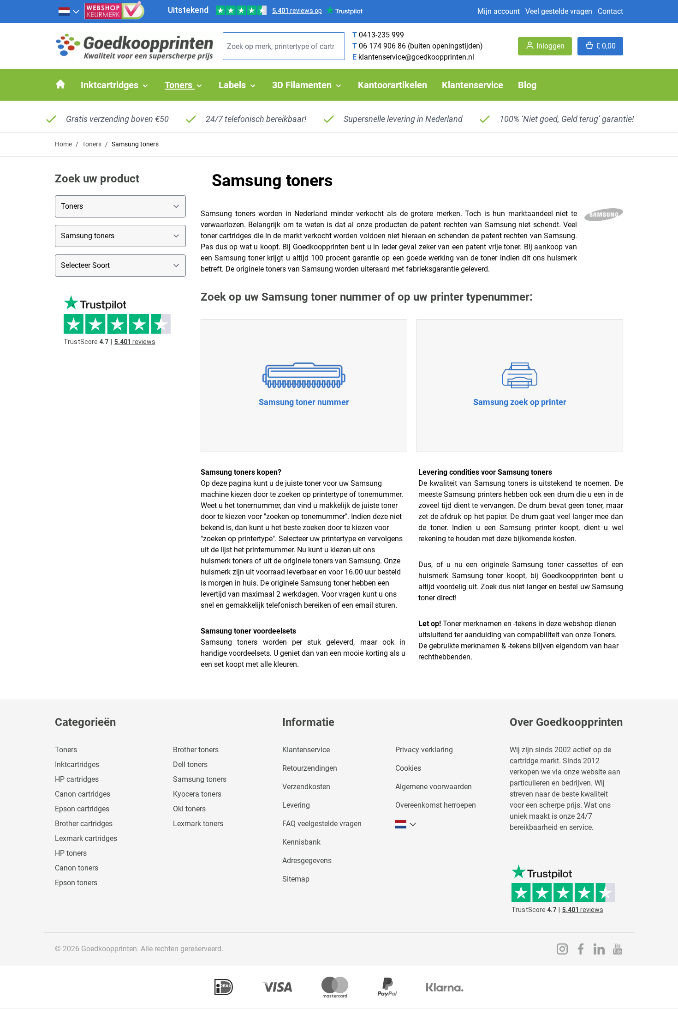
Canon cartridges (82, 794)
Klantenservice (306, 749)
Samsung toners (199, 779)
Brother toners (196, 749)
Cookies (408, 768)
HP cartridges (77, 779)
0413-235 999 (381, 34)
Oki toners (189, 808)
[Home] (60, 84)
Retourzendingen (309, 768)
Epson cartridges (82, 808)
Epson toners (76, 882)
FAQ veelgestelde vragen (322, 823)
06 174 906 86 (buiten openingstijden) (421, 46)
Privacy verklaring (424, 749)
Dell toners (190, 764)
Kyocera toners (197, 794)
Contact (610, 11)
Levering (296, 805)
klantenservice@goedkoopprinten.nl (416, 57)
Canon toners (76, 868)
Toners (91, 144)
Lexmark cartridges (86, 838)
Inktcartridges (77, 764)
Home (63, 144)
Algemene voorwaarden (433, 786)
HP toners (71, 853)
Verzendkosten (306, 786)
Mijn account (498, 11)
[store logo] (135, 46)
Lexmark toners (198, 823)
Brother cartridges (84, 823)
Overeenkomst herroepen (435, 805)
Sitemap (295, 879)
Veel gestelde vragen (558, 11)
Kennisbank (301, 842)
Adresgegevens (307, 860)
